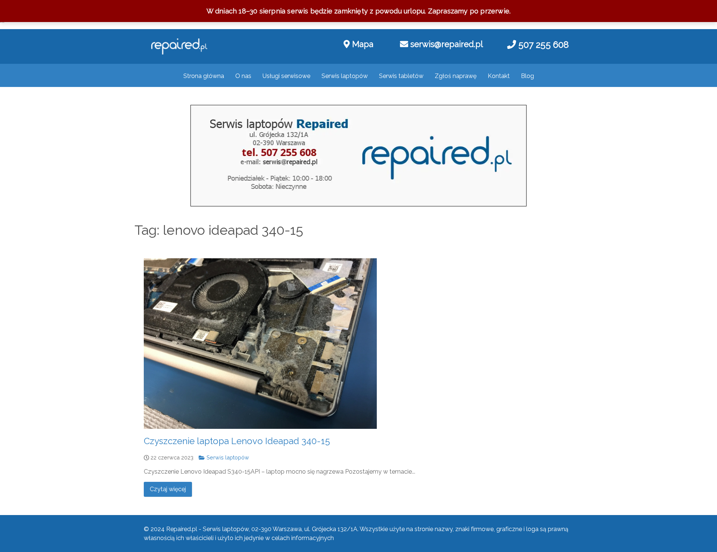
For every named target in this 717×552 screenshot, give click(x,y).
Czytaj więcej (168, 489)
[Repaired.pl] (179, 46)
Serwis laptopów (227, 457)
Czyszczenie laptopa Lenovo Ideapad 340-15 (237, 441)
